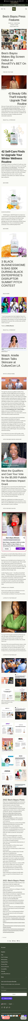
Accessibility (4, 969)
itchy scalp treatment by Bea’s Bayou (11, 107)
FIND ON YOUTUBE (8, 72)
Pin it (19, 940)
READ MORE (6, 293)
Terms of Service (5, 966)
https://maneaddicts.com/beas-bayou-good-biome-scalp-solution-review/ (8, 702)
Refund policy (4, 959)
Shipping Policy (4, 962)
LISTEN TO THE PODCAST (10, 598)
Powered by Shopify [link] (17, 1013)
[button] (14, 3)
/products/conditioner (5, 211)
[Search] (4, 9)
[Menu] (2, 9)
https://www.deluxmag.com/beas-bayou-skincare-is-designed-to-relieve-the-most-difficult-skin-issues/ (12, 814)
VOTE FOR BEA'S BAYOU (9, 508)
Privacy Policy (4, 964)
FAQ (2, 954)
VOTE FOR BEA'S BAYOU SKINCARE (12, 439)
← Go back (3, 937)
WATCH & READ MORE (9, 373)
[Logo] (14, 8)
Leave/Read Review (5, 973)
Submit (14, 994)
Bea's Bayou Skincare (8, 1013)
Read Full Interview (9, 120)
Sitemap (3, 971)
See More (5, 183)
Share (15, 940)
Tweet (10, 940)
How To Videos (4, 957)
